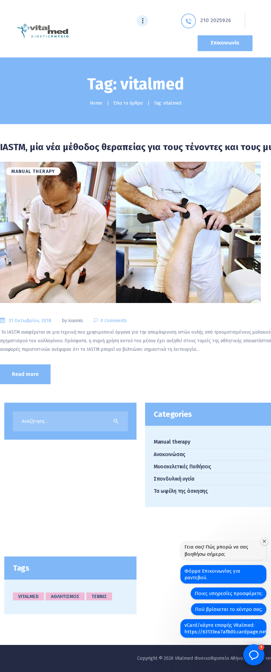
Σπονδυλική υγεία (174, 479)
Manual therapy (33, 171)
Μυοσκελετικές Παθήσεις (182, 467)
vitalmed (28, 596)
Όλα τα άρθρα (128, 103)
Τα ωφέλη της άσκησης (181, 491)
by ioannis (73, 320)
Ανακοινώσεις (169, 454)
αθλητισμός (65, 596)
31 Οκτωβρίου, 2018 (30, 320)
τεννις (99, 596)
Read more (25, 374)
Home (96, 103)
